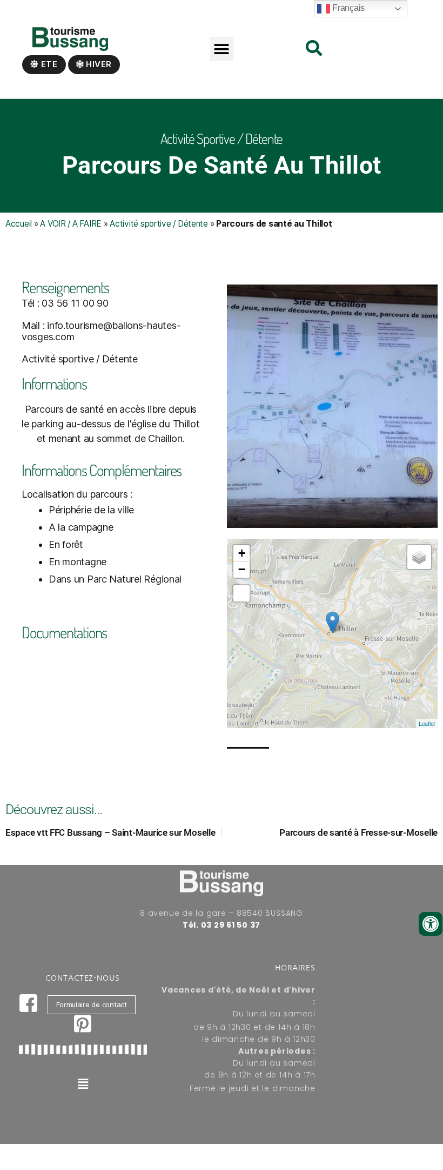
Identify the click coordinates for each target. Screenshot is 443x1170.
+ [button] (241, 553)
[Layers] (419, 557)
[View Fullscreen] (241, 593)
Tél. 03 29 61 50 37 (221, 925)
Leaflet (427, 723)
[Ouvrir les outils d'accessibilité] (430, 924)
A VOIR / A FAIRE (71, 224)
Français (347, 7)
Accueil (18, 224)
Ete (48, 64)
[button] (222, 49)
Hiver (98, 64)
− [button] (241, 569)
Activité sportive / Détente (159, 224)
